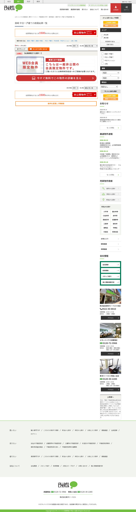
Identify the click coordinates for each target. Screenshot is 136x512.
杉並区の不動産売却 (89, 443)
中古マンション (64, 41)
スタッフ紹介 (107, 276)
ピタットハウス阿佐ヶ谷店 (99, 5)
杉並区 (106, 232)
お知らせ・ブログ (69, 466)
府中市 (115, 216)
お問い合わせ (82, 466)
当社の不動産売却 (37, 443)
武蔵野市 (115, 220)
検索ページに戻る (110, 25)
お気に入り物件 (92, 430)
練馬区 (106, 228)
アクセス (110, 318)
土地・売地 (74, 41)
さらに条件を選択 (111, 91)
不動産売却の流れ (52, 447)
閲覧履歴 (104, 244)
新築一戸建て (109, 54)
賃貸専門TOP (35, 456)
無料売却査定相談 (37, 447)
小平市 (106, 211)
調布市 (115, 224)
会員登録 (115, 10)
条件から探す (110, 188)
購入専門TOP (35, 430)
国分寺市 (115, 211)
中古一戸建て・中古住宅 (52, 41)
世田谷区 (115, 232)
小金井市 (106, 216)
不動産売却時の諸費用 (69, 447)
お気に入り (104, 239)
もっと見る (110, 128)
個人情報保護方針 (108, 282)
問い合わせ (104, 9)
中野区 (115, 228)
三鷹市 (106, 224)
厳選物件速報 (75, 9)
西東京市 (106, 220)
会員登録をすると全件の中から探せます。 (43, 32)
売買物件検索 (64, 9)
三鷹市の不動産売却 (71, 443)
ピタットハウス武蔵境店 (77, 5)
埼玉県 (106, 35)
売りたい (85, 9)
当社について (94, 9)
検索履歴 (104, 249)
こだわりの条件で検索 (51, 430)
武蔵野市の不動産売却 (53, 443)
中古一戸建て (109, 57)
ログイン (126, 10)
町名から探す (110, 200)
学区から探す (110, 194)
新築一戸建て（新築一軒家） (35, 41)
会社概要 (105, 265)
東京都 (106, 38)
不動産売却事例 (104, 443)
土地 (106, 64)
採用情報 (105, 270)
